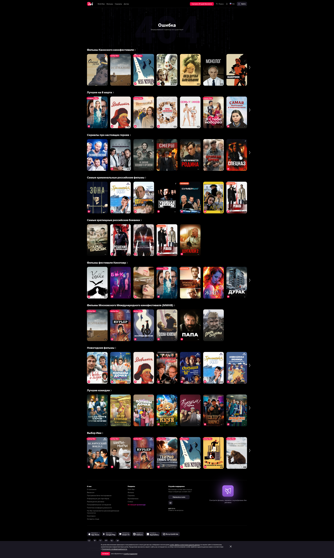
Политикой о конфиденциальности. (114, 549)
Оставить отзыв (93, 519)
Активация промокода (136, 505)
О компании (91, 489)
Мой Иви (131, 489)
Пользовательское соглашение (99, 505)
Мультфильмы (133, 499)
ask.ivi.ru (171, 508)
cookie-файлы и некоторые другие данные (185, 545)
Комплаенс (91, 516)
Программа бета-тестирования (99, 495)
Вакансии (90, 492)
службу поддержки (130, 554)
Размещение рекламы (95, 502)
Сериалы (131, 495)
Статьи (130, 502)
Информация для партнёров (98, 499)
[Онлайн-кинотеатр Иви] (90, 4)
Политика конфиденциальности (99, 508)
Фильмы (131, 492)
